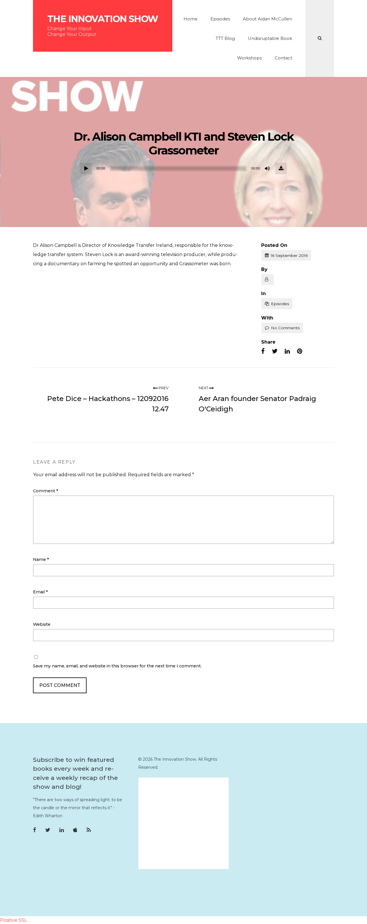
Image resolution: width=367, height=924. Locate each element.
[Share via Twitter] (275, 351)
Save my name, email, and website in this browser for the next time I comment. (117, 666)
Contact (283, 58)
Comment (45, 490)
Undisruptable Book (270, 38)
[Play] (86, 168)
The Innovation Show (102, 19)
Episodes (220, 19)
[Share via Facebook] (263, 351)
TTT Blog (225, 38)
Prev (163, 388)
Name (41, 559)
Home (191, 19)
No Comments (285, 328)
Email (40, 591)
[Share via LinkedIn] (287, 351)
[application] (183, 168)
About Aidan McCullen (267, 19)
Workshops (249, 58)
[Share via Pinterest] (299, 351)
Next (204, 388)
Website (41, 624)
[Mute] (268, 168)
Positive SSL (13, 920)
